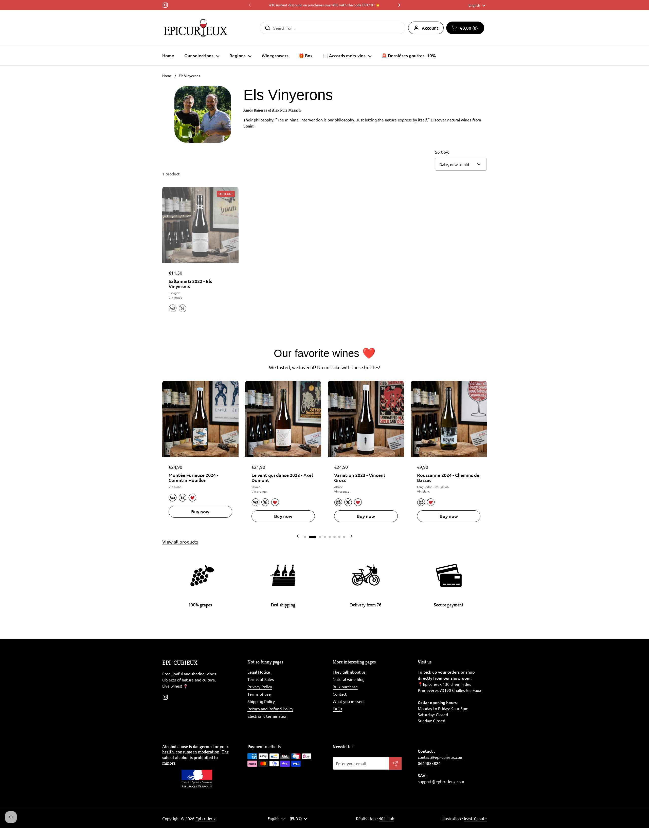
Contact (340, 693)
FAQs (337, 708)
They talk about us (349, 671)
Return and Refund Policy (270, 708)
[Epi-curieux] (195, 28)
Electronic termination (267, 715)
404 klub (386, 818)
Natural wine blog (349, 679)
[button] (465, 28)
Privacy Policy (259, 686)
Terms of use (259, 693)
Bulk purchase (345, 686)
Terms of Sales (260, 679)
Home (167, 75)
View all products (180, 541)
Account (430, 28)
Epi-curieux (205, 818)
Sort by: (442, 151)
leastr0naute (475, 818)
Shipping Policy (261, 701)
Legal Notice (258, 671)
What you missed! (349, 701)
